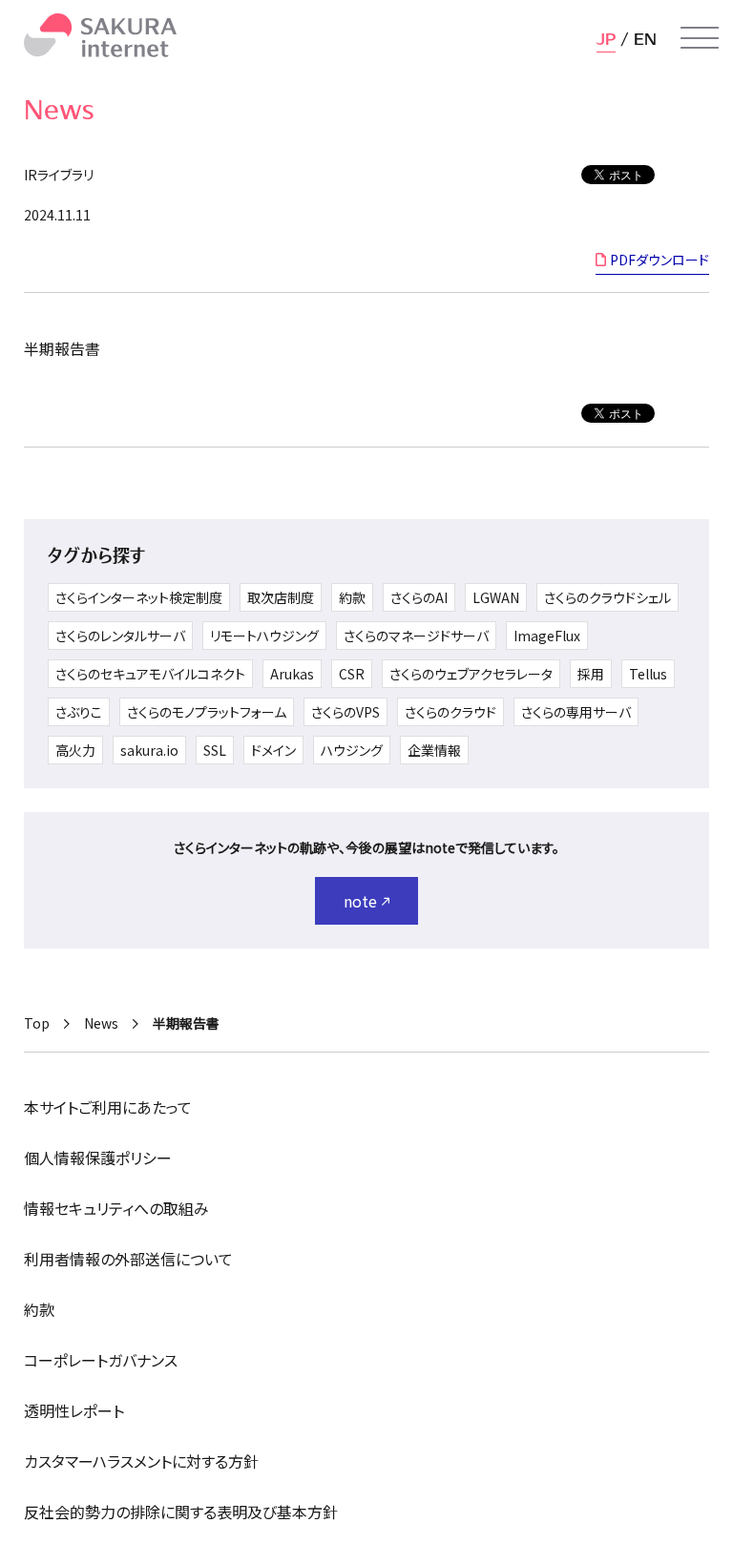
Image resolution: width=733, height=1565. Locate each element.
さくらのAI (419, 597)
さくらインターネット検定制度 (138, 597)
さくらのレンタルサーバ (120, 635)
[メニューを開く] (700, 38)
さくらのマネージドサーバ (416, 635)
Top (37, 1023)
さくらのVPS (345, 711)
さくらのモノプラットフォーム (206, 711)
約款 (352, 597)
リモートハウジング (264, 635)
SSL (214, 750)
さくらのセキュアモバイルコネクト (150, 673)
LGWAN (495, 597)
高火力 (75, 750)
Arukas (292, 673)
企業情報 (434, 750)
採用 (590, 673)
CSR (352, 673)
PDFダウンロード (659, 259)
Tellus (648, 673)
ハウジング (352, 750)
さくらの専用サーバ (576, 711)
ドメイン (273, 750)
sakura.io (149, 750)
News (101, 1023)
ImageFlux (546, 635)
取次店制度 (280, 597)
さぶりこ (78, 711)
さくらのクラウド (450, 711)
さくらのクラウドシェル (607, 597)
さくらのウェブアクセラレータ (471, 673)
